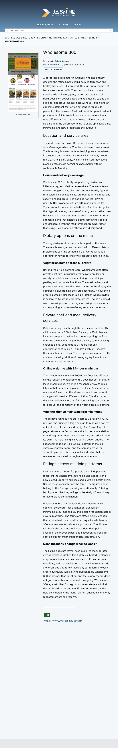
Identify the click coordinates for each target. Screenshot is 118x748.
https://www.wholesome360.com (63, 620)
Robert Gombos (62, 61)
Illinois (93, 37)
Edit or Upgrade (53, 69)
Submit (63, 24)
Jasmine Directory (59, 13)
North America (58, 37)
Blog (77, 24)
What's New (45, 24)
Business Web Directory (19, 37)
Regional (41, 37)
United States (77, 37)
